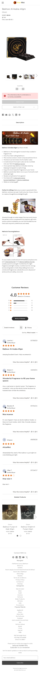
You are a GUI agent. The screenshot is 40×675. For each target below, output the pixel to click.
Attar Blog (20, 574)
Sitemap (20, 584)
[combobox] (29, 333)
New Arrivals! (20, 589)
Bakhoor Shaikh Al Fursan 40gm (28, 528)
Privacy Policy (20, 580)
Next (36, 75)
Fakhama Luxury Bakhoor (20, 563)
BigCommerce (23, 668)
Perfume (20, 597)
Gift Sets (20, 601)
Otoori (20, 612)
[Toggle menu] (2, 2)
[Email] (6, 114)
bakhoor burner (20, 164)
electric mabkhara (23, 180)
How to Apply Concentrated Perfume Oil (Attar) (20, 570)
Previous (3, 75)
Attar (20, 591)
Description (20, 122)
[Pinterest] (19, 114)
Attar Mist (20, 614)
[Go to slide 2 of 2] (20, 535)
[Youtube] (23, 557)
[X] (13, 114)
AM (20, 622)
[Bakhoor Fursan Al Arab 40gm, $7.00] (10, 512)
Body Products (20, 599)
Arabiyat (20, 618)
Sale (20, 603)
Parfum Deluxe (20, 624)
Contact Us (20, 582)
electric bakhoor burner (27, 262)
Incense (20, 595)
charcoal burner (10, 262)
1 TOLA (20, 628)
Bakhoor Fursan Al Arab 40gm (10, 528)
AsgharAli (20, 610)
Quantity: (20, 86)
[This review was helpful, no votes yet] (31, 362)
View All (20, 630)
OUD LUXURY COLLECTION (20, 620)
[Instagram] (20, 557)
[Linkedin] (16, 114)
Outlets (20, 567)
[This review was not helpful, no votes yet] (35, 362)
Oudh (20, 593)
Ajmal (20, 626)
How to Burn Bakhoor (20, 572)
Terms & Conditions (20, 578)
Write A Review (20, 319)
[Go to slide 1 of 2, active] (17, 535)
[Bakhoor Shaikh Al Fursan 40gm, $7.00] (28, 512)
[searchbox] (11, 327)
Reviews (20, 576)
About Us (20, 565)
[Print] (10, 114)
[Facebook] (3, 114)
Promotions (20, 605)
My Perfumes (20, 616)
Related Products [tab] (20, 497)
